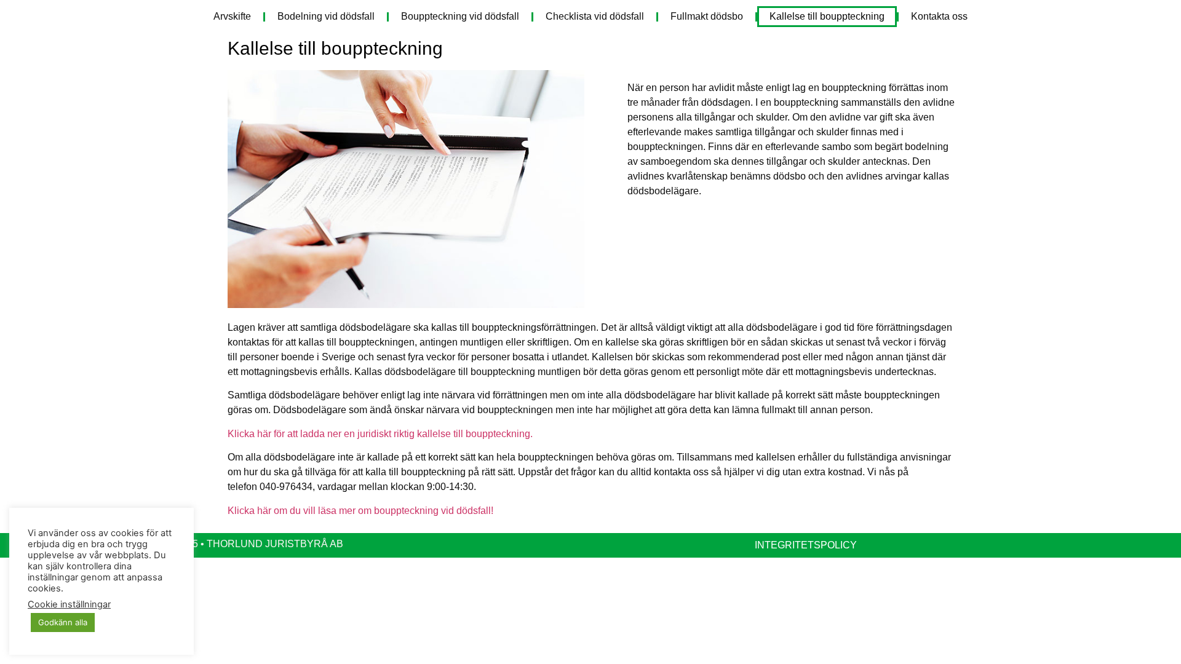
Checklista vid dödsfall (595, 16)
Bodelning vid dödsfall (326, 16)
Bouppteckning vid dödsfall (460, 16)
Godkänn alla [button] (62, 622)
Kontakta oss (939, 16)
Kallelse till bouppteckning (827, 16)
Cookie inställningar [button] (69, 604)
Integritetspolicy (806, 545)
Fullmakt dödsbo (706, 16)
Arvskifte (232, 16)
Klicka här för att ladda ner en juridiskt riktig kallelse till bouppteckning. (380, 434)
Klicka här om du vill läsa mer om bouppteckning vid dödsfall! (360, 510)
